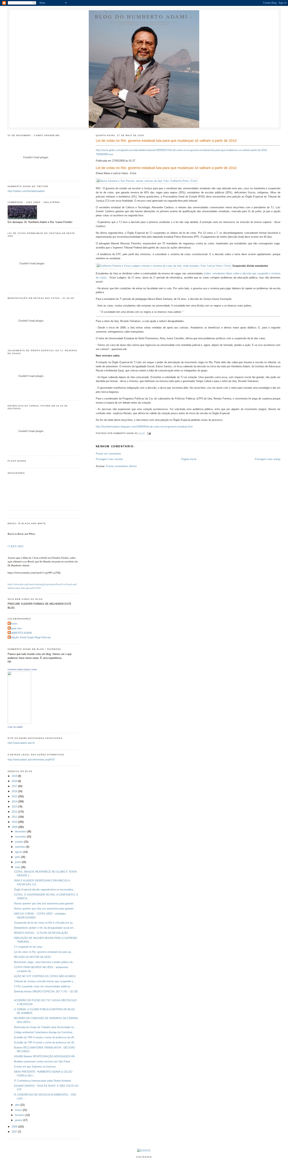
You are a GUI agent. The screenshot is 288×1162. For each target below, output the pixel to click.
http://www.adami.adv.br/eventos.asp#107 (31, 759)
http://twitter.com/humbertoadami (26, 191)
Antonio (13, 623)
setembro (20, 846)
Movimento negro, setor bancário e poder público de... (44, 962)
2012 (15, 811)
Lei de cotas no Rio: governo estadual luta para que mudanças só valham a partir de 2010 (166, 141)
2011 (15, 816)
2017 (15, 786)
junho (18, 862)
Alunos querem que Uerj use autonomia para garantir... (45, 903)
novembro (21, 836)
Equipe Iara (15, 628)
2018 (15, 781)
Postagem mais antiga (267, 459)
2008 (15, 1126)
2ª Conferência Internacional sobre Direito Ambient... (43, 1080)
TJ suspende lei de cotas (28, 946)
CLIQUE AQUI (15, 546)
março (19, 1109)
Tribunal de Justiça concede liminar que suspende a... (44, 981)
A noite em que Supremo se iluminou (35, 1066)
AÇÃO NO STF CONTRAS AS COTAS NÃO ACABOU (45, 976)
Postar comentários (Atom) (121, 466)
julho (18, 857)
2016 (15, 791)
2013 (15, 806)
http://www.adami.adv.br (21, 742)
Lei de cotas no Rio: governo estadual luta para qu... (43, 951)
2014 (15, 801)
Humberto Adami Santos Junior (22, 669)
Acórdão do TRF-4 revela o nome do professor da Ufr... (45, 1037)
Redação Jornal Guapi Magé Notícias (30, 637)
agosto (19, 851)
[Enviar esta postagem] (149, 433)
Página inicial (188, 459)
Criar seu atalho (15, 727)
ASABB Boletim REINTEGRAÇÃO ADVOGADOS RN (44, 1056)
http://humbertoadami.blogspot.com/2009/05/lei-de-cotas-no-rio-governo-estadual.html (144, 426)
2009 (15, 827)
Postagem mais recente (109, 459)
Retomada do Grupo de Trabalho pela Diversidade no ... (45, 1027)
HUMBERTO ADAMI (20, 632)
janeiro (19, 1120)
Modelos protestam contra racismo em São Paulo (42, 1061)
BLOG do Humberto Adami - (144, 16)
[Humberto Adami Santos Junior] (19, 723)
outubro (19, 841)
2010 (15, 821)
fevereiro (20, 1115)
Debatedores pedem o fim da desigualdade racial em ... (45, 927)
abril (17, 1104)
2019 (15, 776)
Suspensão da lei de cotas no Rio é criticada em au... (44, 922)
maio (18, 867)
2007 (15, 1131)
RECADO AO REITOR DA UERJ (32, 957)
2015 (15, 796)
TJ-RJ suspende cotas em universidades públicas (42, 986)
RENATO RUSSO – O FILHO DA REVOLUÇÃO (41, 932)
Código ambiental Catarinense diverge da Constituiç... (44, 1032)
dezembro (21, 831)
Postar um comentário (108, 453)
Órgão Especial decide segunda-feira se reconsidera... (44, 889)
